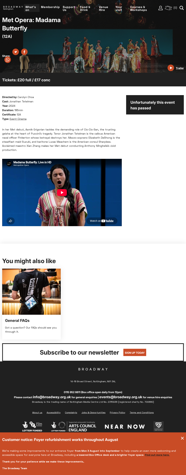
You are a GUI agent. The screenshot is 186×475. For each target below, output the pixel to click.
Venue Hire (103, 8)
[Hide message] (182, 439)
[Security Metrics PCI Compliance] (158, 427)
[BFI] (32, 427)
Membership (50, 7)
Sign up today (135, 352)
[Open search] (181, 8)
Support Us (69, 8)
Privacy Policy (117, 413)
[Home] (13, 8)
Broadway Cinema (93, 374)
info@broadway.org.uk (52, 397)
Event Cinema (18, 119)
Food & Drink (85, 8)
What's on (30, 8)
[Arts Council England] (73, 427)
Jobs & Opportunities (93, 413)
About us (37, 413)
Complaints (71, 413)
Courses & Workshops (138, 8)
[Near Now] (125, 427)
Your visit (119, 8)
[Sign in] (160, 8)
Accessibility (54, 413)
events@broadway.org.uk (120, 397)
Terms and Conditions (142, 413)
